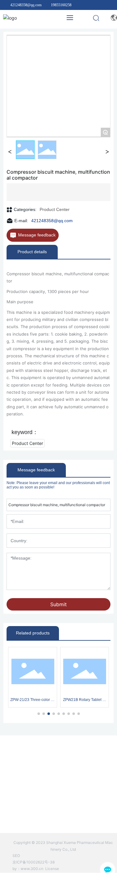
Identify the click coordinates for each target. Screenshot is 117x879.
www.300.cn (32, 868)
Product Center (55, 209)
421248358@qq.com (25, 5)
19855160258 (61, 5)
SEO (16, 855)
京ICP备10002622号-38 (33, 862)
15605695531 (68, 794)
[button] (38, 713)
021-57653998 (46, 802)
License (52, 868)
